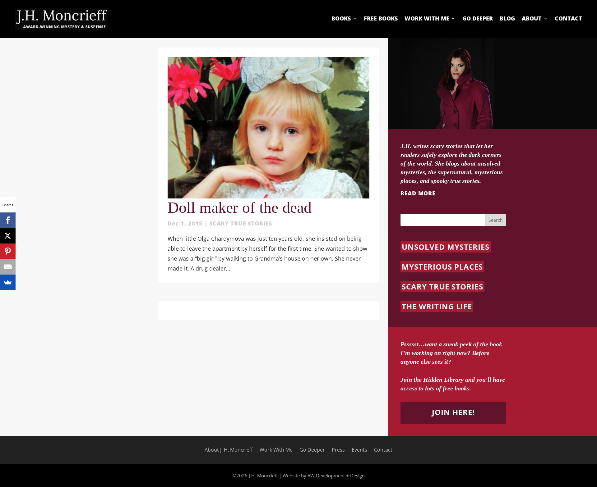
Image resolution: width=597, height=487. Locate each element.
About (532, 18)
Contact (568, 18)
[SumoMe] (8, 282)
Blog (507, 18)
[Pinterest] (8, 251)
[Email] (8, 267)
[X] (8, 236)
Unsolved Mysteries (445, 247)
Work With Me (427, 18)
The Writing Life (437, 306)
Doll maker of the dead (240, 207)
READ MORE (417, 193)
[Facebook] (8, 220)
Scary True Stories (240, 223)
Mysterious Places (442, 267)
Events (359, 450)
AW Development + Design (336, 475)
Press (338, 450)
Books (341, 18)
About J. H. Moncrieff (229, 450)
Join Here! (453, 412)
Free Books (381, 18)
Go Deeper (477, 18)
